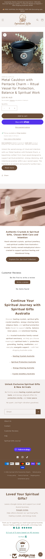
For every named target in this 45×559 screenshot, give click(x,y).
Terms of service (23, 475)
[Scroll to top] (40, 554)
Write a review (22, 282)
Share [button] (6, 175)
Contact (7, 426)
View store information (12, 139)
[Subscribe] (38, 411)
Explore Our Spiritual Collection (22, 259)
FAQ (5, 436)
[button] (2, 20)
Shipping (12, 100)
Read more (9, 168)
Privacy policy (11, 475)
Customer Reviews (11, 431)
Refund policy (37, 472)
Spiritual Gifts (13, 472)
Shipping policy (35, 475)
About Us (7, 421)
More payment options (22, 127)
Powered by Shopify (24, 472)
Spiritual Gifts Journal (12, 441)
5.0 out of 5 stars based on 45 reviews (22, 532)
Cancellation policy (23, 478)
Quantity (5, 104)
